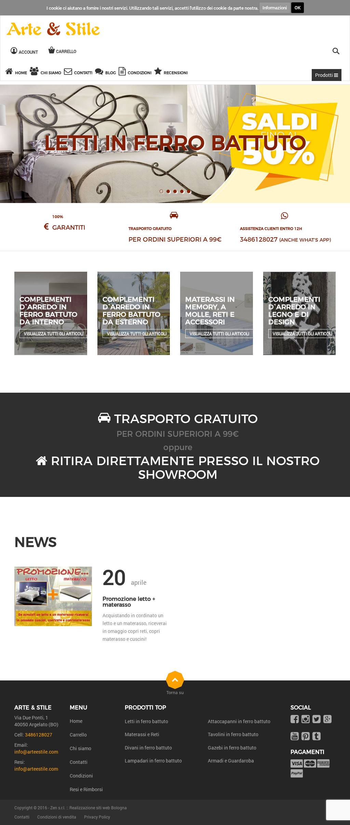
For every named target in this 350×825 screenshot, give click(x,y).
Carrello (78, 734)
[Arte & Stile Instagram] (305, 719)
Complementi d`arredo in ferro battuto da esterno (131, 310)
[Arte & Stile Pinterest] (305, 736)
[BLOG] (100, 72)
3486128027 (259, 239)
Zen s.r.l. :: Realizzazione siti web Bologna (88, 807)
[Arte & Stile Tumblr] (316, 736)
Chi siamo (80, 748)
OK (297, 7)
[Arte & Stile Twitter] (316, 719)
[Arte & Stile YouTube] (295, 736)
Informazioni (274, 7)
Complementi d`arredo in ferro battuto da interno (48, 310)
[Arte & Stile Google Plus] (327, 719)
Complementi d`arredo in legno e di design (294, 310)
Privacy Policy (97, 817)
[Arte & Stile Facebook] (295, 719)
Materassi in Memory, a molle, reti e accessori (210, 310)
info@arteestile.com (36, 751)
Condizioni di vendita (56, 817)
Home (76, 721)
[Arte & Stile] (53, 29)
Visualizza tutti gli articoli (53, 333)
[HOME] (10, 72)
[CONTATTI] (69, 72)
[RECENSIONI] (159, 72)
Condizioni (81, 775)
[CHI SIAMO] (35, 72)
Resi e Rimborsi (86, 789)
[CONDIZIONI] (123, 72)
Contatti (79, 762)
